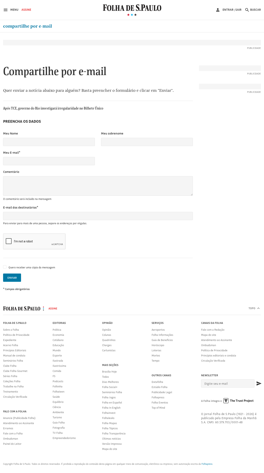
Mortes (156, 355)
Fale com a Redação (212, 329)
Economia (58, 335)
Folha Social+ (110, 387)
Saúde (56, 397)
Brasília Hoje (109, 371)
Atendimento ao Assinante (18, 423)
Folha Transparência (114, 433)
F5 (54, 376)
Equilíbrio (58, 402)
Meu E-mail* (11, 152)
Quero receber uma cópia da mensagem (31, 267)
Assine (26, 10)
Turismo (57, 417)
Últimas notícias (111, 438)
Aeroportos (158, 329)
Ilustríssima (59, 366)
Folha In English (111, 407)
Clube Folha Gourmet (15, 371)
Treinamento (10, 391)
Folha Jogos (109, 397)
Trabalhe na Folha (13, 386)
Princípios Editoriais (14, 350)
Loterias (156, 350)
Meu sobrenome (112, 133)
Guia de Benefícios (162, 340)
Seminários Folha (13, 360)
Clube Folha (9, 366)
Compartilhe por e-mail (27, 26)
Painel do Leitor (12, 444)
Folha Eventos (160, 402)
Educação (58, 345)
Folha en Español (112, 402)
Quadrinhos (109, 340)
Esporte (57, 355)
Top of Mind (158, 407)
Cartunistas (109, 350)
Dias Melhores (110, 382)
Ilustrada (58, 360)
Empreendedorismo (64, 438)
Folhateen (58, 391)
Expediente (9, 340)
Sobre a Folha (11, 329)
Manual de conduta (14, 355)
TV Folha (58, 433)
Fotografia (59, 427)
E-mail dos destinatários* (20, 207)
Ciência (57, 407)
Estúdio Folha (159, 387)
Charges (107, 345)
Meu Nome (10, 133)
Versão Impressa (112, 444)
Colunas (106, 335)
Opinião (106, 329)
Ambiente (58, 412)
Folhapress (158, 397)
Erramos (8, 428)
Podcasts (58, 381)
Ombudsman (10, 438)
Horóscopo (158, 345)
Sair (238, 10)
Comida (57, 371)
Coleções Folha (11, 381)
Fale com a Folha (13, 433)
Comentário (11, 172)
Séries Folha (10, 376)
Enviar (12, 278)
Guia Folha (59, 422)
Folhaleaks (108, 418)
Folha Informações (162, 335)
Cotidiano (58, 340)
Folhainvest (109, 413)
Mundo (57, 350)
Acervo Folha (10, 345)
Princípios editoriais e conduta (218, 355)
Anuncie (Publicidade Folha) (19, 418)
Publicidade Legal (162, 392)
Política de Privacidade (16, 335)
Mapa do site (109, 449)
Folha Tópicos (110, 428)
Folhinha (57, 386)
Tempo (155, 360)
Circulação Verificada (15, 397)
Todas (105, 377)
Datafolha (157, 382)
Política (57, 329)
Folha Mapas (109, 423)
